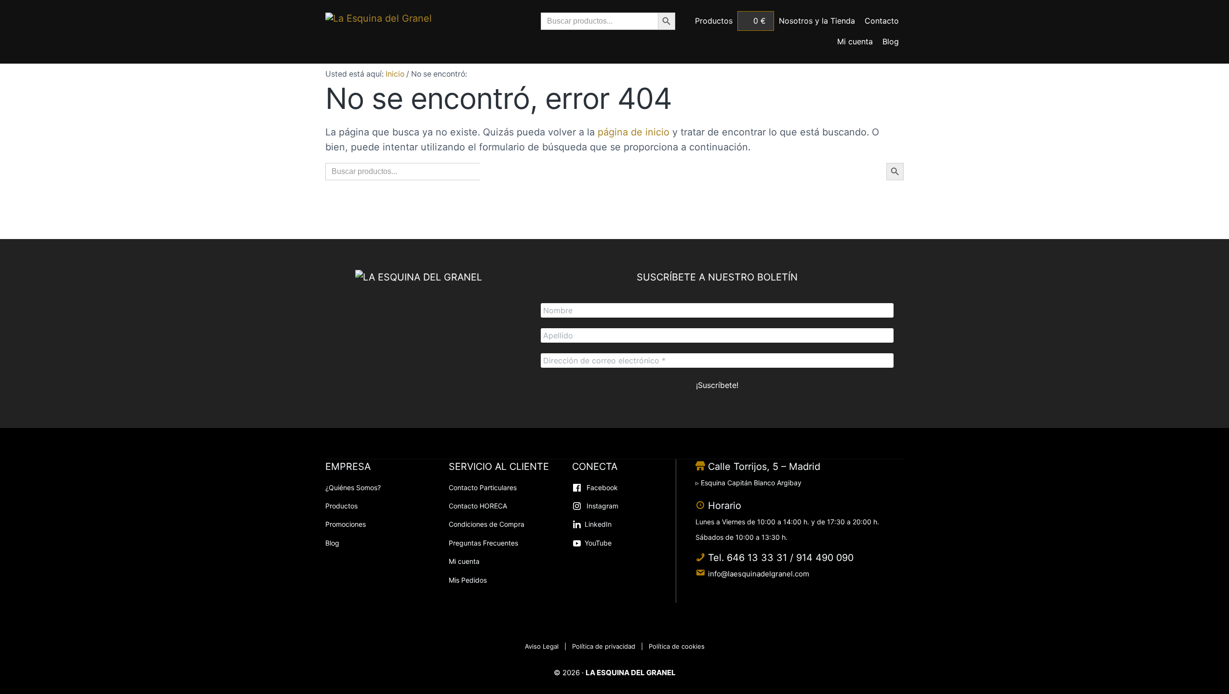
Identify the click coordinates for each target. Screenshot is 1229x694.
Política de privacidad (603, 646)
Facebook (601, 487)
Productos (341, 506)
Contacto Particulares (483, 487)
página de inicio (633, 132)
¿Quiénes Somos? (353, 487)
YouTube (598, 543)
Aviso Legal (542, 646)
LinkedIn (598, 524)
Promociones (345, 524)
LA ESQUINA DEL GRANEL (631, 672)
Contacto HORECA (478, 506)
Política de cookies (677, 646)
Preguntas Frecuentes (483, 543)
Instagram (601, 506)
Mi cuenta (464, 561)
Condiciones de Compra (486, 524)
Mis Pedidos (468, 580)
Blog (332, 543)
